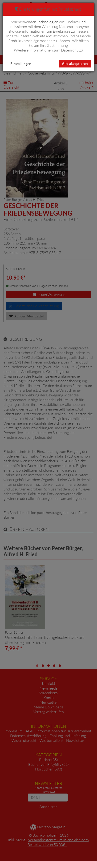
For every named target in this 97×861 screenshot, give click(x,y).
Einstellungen (20, 63)
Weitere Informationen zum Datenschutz (48, 50)
